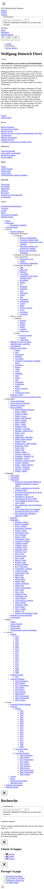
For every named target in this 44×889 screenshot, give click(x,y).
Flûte (21, 268)
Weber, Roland (20, 603)
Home (3, 30)
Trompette (23, 287)
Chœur (17, 350)
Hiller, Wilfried (20, 422)
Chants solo (24, 331)
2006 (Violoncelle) (22, 698)
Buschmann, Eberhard (23, 528)
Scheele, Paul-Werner (23, 588)
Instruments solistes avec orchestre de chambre (29, 247)
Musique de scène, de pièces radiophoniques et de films (21, 133)
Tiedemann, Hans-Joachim (25, 461)
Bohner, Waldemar (22, 524)
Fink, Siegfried (20, 535)
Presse (3, 213)
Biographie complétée (18, 225)
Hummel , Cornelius (22, 429)
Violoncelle (24, 299)
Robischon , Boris (21, 446)
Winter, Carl (19, 611)
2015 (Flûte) (19, 687)
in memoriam (6, 197)
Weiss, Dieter (20, 607)
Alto (21, 297)
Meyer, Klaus (20, 579)
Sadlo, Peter (19, 586)
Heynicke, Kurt (21, 552)
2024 (17, 639)
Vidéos (3, 167)
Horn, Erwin (19, 554)
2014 (17, 660)
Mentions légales (7, 217)
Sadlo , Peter (19, 450)
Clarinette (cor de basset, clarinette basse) (29, 277)
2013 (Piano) (20, 690)
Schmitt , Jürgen (21, 452)
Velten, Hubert (20, 598)
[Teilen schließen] (4, 864)
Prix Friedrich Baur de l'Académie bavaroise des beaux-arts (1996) (27, 510)
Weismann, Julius (21, 605)
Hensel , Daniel (21, 420)
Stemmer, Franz (21, 594)
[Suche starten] (27, 20)
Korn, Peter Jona (21, 567)
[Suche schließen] (4, 793)
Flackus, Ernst (20, 537)
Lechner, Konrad (21, 571)
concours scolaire (16, 675)
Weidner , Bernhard (22, 467)
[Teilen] (4, 38)
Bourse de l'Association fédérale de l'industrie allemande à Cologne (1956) (28, 484)
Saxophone (24, 280)
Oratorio (23, 321)
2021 (17, 645)
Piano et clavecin (26, 308)
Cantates (23, 329)
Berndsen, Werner (21, 522)
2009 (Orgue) (20, 694)
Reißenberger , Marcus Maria (26, 444)
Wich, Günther (20, 609)
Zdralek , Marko (21, 471)
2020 (17, 647)
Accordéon (24, 312)
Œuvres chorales (26, 335)
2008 (17, 673)
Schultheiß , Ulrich (22, 458)
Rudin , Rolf (19, 448)
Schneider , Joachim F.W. (24, 456)
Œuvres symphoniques (28, 238)
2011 (17, 666)
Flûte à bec (24, 270)
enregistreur (19, 354)
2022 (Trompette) (21, 681)
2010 (17, 668)
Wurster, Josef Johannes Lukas (26, 613)
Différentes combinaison (29, 263)
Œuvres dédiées (7, 157)
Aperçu (3, 116)
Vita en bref (5, 184)
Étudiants (4, 191)
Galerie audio (6, 173)
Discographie (6, 171)
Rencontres (5, 193)
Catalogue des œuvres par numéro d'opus (16, 142)
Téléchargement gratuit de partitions (14, 175)
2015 (17, 658)
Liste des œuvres (7, 35)
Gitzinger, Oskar (21, 545)
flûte (16, 352)
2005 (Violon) (20, 700)
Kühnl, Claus (20, 433)
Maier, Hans (19, 577)
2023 (17, 641)
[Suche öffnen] (10, 38)
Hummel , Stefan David (24, 431)
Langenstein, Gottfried (23, 569)
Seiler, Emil (19, 590)
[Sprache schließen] (4, 842)
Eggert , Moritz (20, 412)
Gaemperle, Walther (22, 541)
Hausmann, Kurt (21, 550)
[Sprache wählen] (17, 38)
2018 (17, 651)
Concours (4, 208)
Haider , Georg (20, 416)
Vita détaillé (5, 186)
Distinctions (5, 189)
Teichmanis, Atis (21, 596)
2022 (17, 643)
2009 (17, 670)
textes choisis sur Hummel (10, 153)
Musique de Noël (7, 140)
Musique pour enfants (9, 138)
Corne (17, 371)
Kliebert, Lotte (20, 562)
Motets (22, 327)
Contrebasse (24, 301)
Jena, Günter (19, 558)
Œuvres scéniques (7, 127)
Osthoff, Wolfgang (22, 584)
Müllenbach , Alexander (24, 437)
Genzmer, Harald (21, 543)
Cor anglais (24, 274)
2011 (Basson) (20, 692)
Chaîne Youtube (7, 169)
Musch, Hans (20, 581)
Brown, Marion (21, 526)
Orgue (22, 310)
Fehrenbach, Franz (22, 533)
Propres (22, 325)
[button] (4, 4)
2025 (17, 637)
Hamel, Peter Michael (23, 418)
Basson (22, 282)
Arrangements (6, 135)
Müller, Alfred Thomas (23, 439)
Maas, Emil (19, 575)
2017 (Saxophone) (22, 685)
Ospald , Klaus (20, 441)
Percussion (24, 293)
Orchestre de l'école (22, 393)
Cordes (22, 261)
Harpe (22, 306)
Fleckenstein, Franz (22, 539)
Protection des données (9, 215)
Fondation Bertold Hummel (11, 206)
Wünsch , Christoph (22, 469)
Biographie (5, 32)
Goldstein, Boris (21, 547)
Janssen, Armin (20, 556)
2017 (17, 654)
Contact (4, 210)
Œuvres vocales (7, 131)
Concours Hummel (17, 679)
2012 (17, 664)
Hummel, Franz (21, 427)
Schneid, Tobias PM (22, 454)
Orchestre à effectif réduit (29, 240)
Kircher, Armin (20, 560)
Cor (21, 284)
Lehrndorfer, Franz (22, 573)
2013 (17, 662)
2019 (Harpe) (20, 683)
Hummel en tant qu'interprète (11, 195)
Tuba (21, 291)
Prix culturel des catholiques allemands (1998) (25, 515)
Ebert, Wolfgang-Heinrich (24, 410)
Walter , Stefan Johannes (24, 465)
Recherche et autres (8, 155)
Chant (17, 369)
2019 (17, 649)
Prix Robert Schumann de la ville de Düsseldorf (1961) (28, 493)
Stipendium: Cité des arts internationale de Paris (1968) (26, 498)
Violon (22, 295)
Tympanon (24, 314)
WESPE (13, 634)
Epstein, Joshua (21, 531)
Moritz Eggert (6, 118)
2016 (17, 656)
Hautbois (23, 272)
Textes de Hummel (8, 151)
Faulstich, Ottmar (21, 414)
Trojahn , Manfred (22, 463)
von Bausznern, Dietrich (24, 601)
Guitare (22, 304)
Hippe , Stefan (20, 424)
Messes (22, 323)
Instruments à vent (26, 259)
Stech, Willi (19, 592)
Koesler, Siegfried (21, 564)
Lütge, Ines (19, 435)
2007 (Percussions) (22, 696)
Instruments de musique (9, 129)
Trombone (23, 289)
